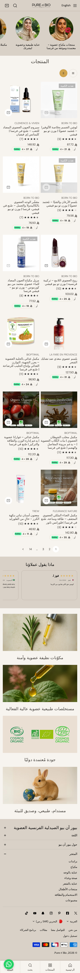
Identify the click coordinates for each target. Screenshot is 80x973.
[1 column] (73, 73)
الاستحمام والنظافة (66, 895)
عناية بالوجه (70, 872)
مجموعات (71, 900)
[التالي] (24, 549)
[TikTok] (27, 913)
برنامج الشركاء (28, 930)
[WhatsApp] (9, 964)
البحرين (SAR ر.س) (46, 921)
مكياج (74, 867)
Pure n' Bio (61, 952)
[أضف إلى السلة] (46, 112)
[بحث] (15, 5)
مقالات (43, 930)
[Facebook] (67, 913)
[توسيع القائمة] (75, 5)
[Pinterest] (59, 913)
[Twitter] (76, 913)
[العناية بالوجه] (28, 29)
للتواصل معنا (58, 930)
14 (30, 549)
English (66, 5)
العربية (73, 921)
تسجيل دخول (70, 936)
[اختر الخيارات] (8, 187)
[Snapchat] (43, 913)
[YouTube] (35, 913)
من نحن (72, 930)
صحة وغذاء (70, 878)
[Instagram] (51, 913)
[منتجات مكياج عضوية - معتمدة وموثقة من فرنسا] (61, 29)
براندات (73, 861)
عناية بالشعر (70, 884)
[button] (7, 5)
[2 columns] (63, 73)
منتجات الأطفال (68, 889)
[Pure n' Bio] (41, 5)
